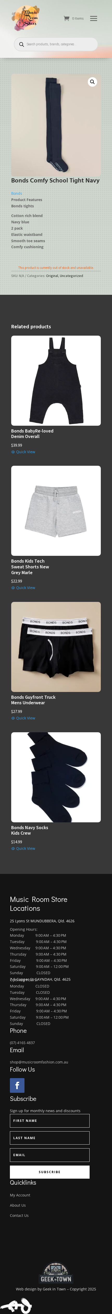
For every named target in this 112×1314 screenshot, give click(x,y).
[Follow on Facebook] (17, 1085)
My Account (20, 1195)
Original (52, 275)
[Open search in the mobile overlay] (56, 44)
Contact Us (19, 1215)
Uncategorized (71, 275)
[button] (92, 82)
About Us (18, 1205)
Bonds (16, 193)
